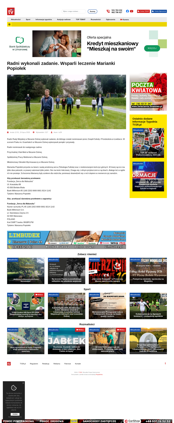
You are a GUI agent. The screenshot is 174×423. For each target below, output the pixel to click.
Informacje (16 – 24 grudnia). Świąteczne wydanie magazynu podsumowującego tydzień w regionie (148, 185)
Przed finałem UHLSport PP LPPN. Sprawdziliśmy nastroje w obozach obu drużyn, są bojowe (26, 314)
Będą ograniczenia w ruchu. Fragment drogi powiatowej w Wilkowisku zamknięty (25, 349)
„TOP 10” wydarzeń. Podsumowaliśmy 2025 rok (148, 154)
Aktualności (16, 19)
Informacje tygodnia (44, 19)
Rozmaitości (96, 19)
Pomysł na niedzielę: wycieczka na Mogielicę (148, 280)
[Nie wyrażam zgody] (23, 383)
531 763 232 (117, 10)
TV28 (80, 372)
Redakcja (45, 364)
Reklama (57, 364)
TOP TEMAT (80, 19)
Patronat (67, 364)
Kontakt (78, 364)
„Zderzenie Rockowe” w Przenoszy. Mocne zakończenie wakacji (107, 280)
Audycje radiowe (64, 19)
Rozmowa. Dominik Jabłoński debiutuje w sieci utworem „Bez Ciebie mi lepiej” (67, 349)
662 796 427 (117, 12)
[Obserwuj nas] (128, 11)
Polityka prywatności (15, 417)
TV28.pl (23, 364)
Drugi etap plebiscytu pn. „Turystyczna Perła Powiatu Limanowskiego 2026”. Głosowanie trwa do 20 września (148, 348)
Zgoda (15, 414)
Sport (28, 19)
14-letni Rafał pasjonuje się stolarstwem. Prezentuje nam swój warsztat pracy (107, 349)
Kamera (126, 20)
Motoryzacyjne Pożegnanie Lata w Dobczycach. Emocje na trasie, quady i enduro (107, 314)
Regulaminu (99, 374)
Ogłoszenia (110, 19)
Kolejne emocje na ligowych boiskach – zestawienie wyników (148, 315)
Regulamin (34, 364)
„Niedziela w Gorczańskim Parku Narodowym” (26, 280)
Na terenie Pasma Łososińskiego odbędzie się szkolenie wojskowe (66, 280)
